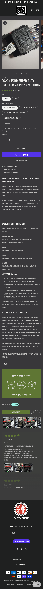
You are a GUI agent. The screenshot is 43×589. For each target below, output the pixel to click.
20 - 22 (6, 99)
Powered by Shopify (24, 581)
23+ (15, 99)
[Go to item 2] (20, 422)
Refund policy (11, 584)
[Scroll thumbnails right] (38, 422)
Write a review (16, 412)
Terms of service (21, 584)
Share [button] (5, 364)
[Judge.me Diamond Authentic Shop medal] (11, 385)
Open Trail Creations (13, 581)
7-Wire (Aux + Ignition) (28, 108)
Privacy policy (35, 581)
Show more (20, 487)
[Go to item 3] (31, 422)
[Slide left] (16, 73)
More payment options (21, 160)
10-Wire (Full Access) (11, 118)
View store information (11, 172)
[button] (4, 10)
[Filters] (33, 412)
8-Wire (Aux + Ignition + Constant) (15, 113)
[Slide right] (26, 73)
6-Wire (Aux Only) (9, 108)
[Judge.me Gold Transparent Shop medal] (21, 385)
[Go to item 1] (8, 422)
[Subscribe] (30, 533)
